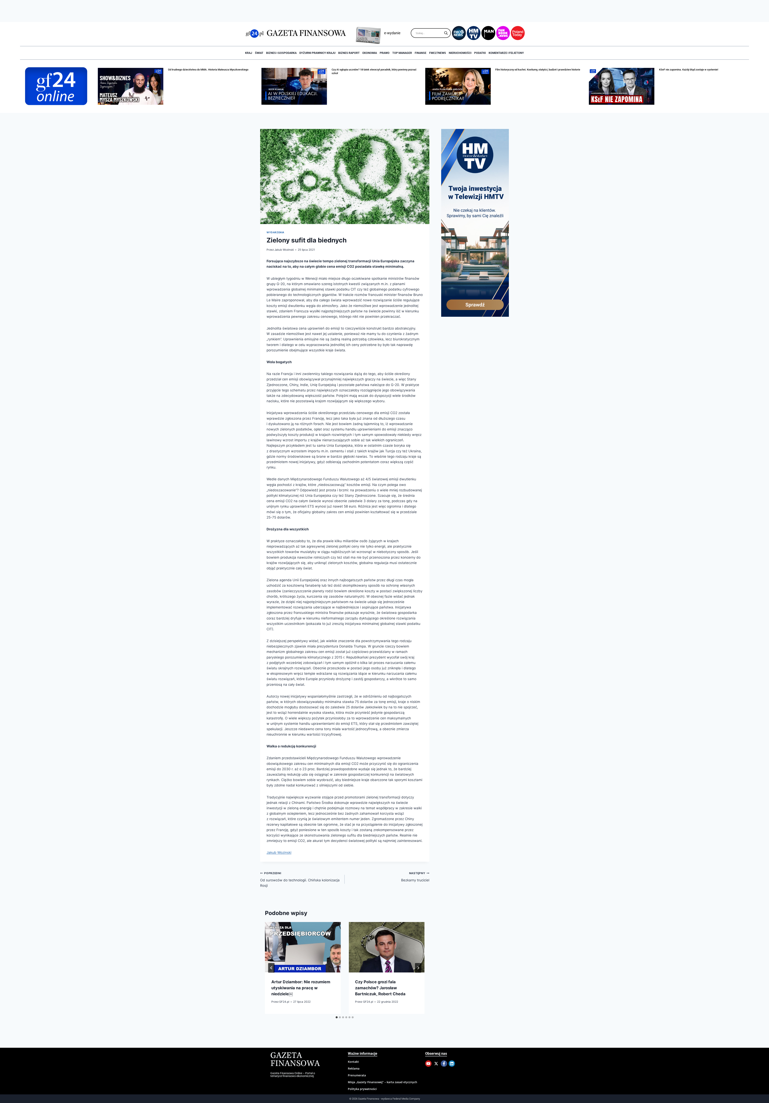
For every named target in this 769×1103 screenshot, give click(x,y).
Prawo (385, 52)
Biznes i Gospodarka (281, 52)
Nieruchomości (460, 52)
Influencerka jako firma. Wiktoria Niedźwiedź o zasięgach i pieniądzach (700, 69)
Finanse (420, 52)
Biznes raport (349, 52)
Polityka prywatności (362, 1089)
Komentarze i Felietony (506, 52)
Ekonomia (369, 52)
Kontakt (353, 1062)
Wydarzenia (275, 232)
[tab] (337, 1017)
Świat (259, 52)
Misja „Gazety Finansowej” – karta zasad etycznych (382, 1082)
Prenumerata (357, 1075)
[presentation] (303, 947)
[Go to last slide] (271, 968)
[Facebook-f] (444, 1063)
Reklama (353, 1068)
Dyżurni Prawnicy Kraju (317, 52)
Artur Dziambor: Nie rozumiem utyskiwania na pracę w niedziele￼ (300, 987)
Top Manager (402, 52)
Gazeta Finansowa (295, 1060)
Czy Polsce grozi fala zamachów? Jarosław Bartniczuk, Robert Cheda (380, 987)
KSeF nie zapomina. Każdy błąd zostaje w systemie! (524, 69)
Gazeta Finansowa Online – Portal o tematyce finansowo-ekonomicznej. (292, 1075)
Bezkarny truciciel (415, 877)
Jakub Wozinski (284, 249)
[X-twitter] (436, 1063)
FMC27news (437, 52)
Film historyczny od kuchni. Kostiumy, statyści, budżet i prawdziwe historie (374, 69)
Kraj (248, 52)
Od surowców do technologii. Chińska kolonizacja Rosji (300, 880)
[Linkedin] (452, 1063)
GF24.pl (284, 1001)
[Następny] (418, 968)
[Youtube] (428, 1063)
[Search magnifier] (446, 33)
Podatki (480, 52)
